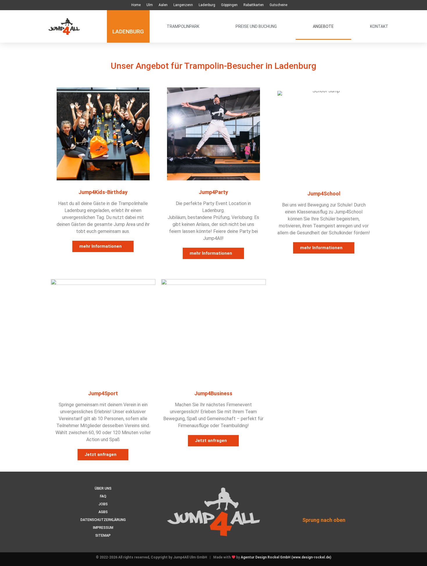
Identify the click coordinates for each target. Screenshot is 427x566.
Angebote (323, 26)
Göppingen (229, 5)
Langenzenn (183, 5)
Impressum (103, 528)
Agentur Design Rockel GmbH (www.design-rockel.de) (286, 557)
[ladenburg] (128, 18)
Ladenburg (207, 5)
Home (136, 5)
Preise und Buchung (256, 26)
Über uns (103, 488)
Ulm (149, 5)
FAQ (103, 496)
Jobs (103, 504)
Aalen (163, 5)
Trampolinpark (183, 26)
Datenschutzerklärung (103, 520)
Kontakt (379, 26)
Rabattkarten (253, 5)
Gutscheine (278, 5)
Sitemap (103, 535)
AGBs (103, 512)
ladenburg (128, 31)
